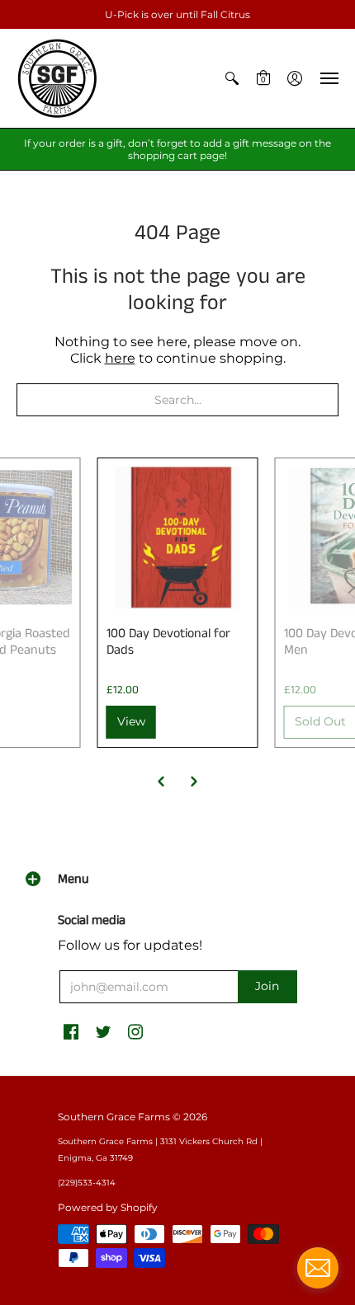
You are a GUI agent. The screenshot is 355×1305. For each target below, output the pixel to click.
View (131, 721)
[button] (232, 78)
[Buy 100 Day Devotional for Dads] (177, 538)
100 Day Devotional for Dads (168, 642)
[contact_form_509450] (317, 1268)
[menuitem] (232, 78)
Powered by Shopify (108, 1207)
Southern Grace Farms (114, 1116)
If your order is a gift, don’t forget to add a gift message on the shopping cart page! (177, 149)
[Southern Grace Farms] (58, 78)
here (120, 358)
